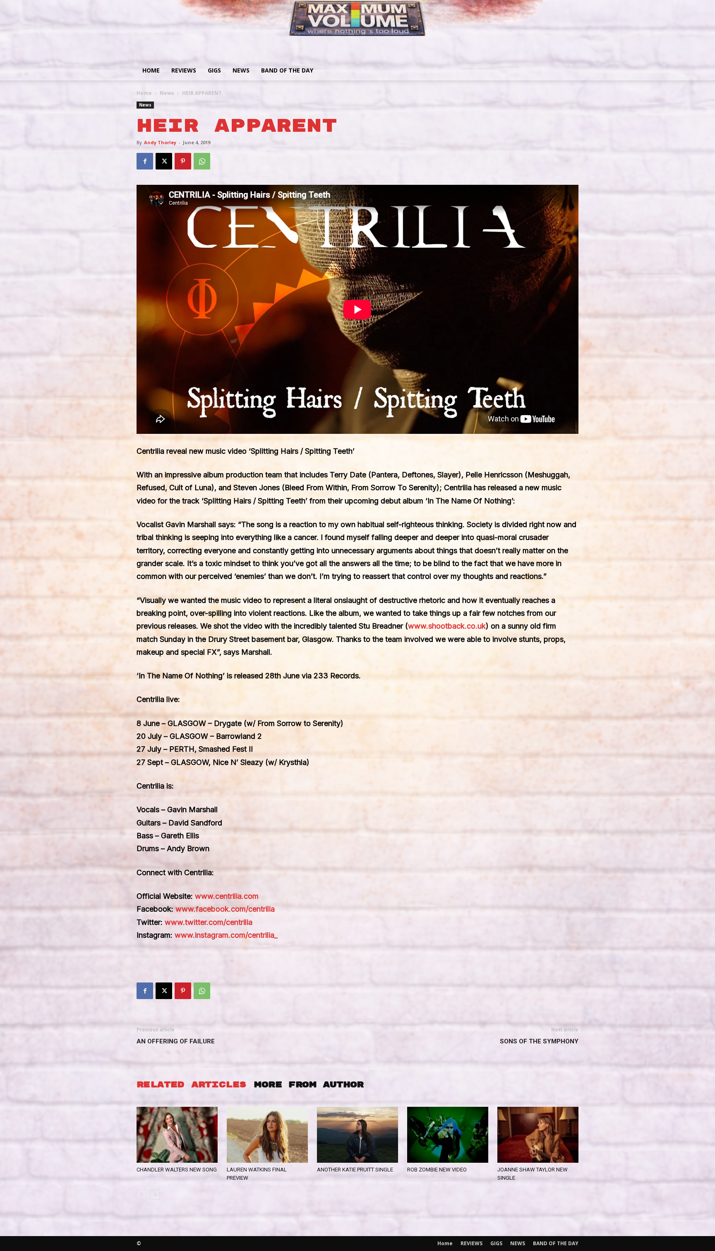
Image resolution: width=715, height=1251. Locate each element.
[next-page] (155, 1194)
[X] (164, 161)
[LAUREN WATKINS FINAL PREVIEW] (267, 1135)
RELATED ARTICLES (191, 1084)
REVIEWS (183, 70)
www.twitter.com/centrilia (208, 922)
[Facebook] (145, 161)
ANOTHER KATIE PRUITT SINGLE (355, 1169)
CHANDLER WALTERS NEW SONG (177, 1169)
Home (151, 70)
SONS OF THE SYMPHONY (539, 1041)
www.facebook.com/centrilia (225, 909)
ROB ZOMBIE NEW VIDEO (437, 1169)
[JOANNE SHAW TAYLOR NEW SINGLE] (537, 1135)
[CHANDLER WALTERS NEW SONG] (177, 1135)
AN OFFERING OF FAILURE (176, 1041)
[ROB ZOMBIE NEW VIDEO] (447, 1135)
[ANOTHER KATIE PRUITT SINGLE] (357, 1135)
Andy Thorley (160, 142)
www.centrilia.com (227, 896)
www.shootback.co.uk (447, 626)
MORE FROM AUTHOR (308, 1084)
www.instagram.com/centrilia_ (226, 935)
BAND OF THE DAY (287, 70)
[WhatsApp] (202, 161)
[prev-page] (142, 1194)
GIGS (214, 70)
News (167, 93)
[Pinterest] (183, 161)
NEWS (241, 70)
